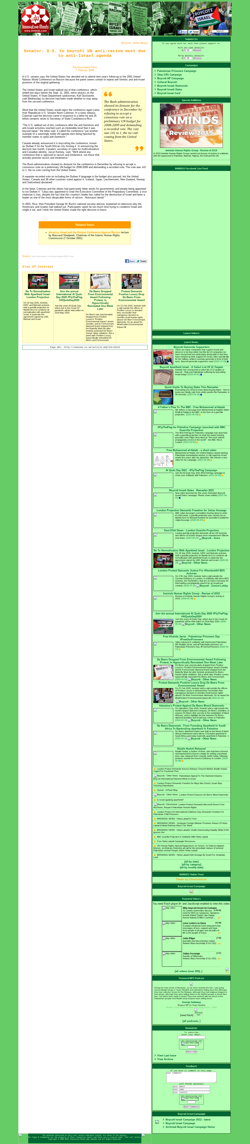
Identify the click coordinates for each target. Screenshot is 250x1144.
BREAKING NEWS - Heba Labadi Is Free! (176, 819)
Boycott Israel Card (168, 93)
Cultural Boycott (167, 82)
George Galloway (191, 1002)
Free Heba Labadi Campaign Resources (175, 841)
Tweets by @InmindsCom (191, 879)
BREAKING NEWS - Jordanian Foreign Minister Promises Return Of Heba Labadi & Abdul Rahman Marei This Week (190, 824)
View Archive (165, 1059)
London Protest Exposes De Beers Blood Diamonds (203, 795)
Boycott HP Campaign (170, 78)
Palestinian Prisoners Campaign (176, 71)
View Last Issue (166, 1055)
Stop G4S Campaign (169, 74)
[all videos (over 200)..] (188, 971)
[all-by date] (191, 861)
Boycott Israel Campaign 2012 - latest (188, 1119)
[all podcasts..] (191, 1021)
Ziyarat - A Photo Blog (166, 790)
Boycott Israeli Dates (169, 89)
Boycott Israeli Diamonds (172, 85)
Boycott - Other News (134, 42)
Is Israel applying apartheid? (170, 800)
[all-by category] (191, 864)
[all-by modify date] (191, 867)
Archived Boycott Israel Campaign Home (190, 1127)
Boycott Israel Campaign (180, 1123)
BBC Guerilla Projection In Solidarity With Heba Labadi (182, 837)
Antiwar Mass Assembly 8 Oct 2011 (202, 940)
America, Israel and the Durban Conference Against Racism (84, 232)
